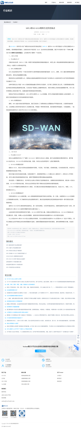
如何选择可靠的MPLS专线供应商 (14, 264)
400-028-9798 (6, 395)
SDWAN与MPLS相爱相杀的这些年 (14, 256)
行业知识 (15, 22)
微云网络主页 (7, 22)
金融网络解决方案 (25, 378)
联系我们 (59, 378)
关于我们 (77, 2)
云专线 (3, 378)
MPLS (45, 46)
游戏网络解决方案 (25, 381)
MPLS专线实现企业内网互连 (13, 267)
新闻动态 (59, 381)
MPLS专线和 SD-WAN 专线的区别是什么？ (16, 253)
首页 (46, 2)
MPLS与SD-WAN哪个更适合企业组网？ (16, 259)
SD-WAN (13, 46)
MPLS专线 (4, 381)
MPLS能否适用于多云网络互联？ (14, 245)
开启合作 (40, 351)
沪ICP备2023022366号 (6, 426)
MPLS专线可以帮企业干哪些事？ (14, 250)
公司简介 (59, 375)
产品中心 (54, 2)
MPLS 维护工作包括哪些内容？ (14, 247)
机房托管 (69, 2)
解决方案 (61, 2)
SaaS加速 (4, 384)
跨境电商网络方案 (25, 375)
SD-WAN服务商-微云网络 (21, 2)
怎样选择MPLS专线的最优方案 (13, 261)
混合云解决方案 (25, 384)
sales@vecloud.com (8, 401)
